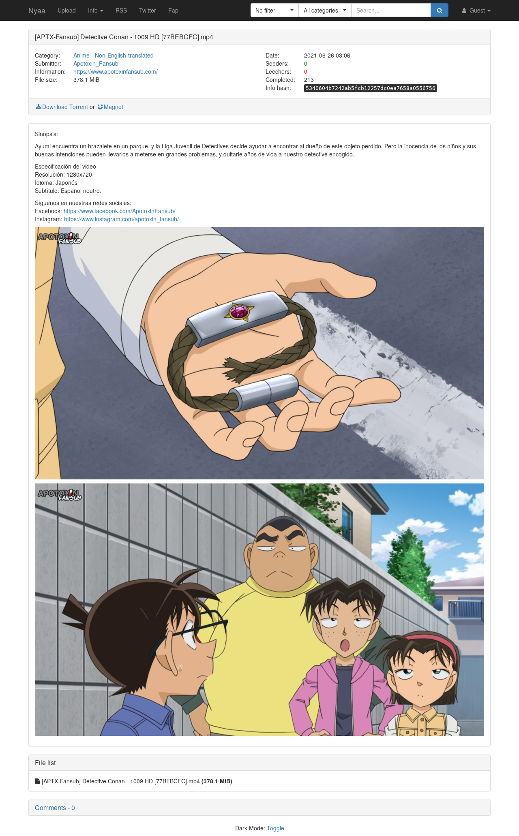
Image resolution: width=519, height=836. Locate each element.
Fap (173, 10)
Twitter (147, 10)
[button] (275, 10)
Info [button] (93, 10)
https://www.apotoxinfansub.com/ (115, 71)
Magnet (113, 107)
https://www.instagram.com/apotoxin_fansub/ (121, 219)
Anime (81, 55)
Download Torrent (65, 107)
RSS (121, 10)
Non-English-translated (124, 55)
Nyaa (36, 10)
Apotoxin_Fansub (95, 63)
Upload (67, 10)
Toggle (275, 828)
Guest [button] (477, 10)
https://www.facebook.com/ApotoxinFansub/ (120, 211)
